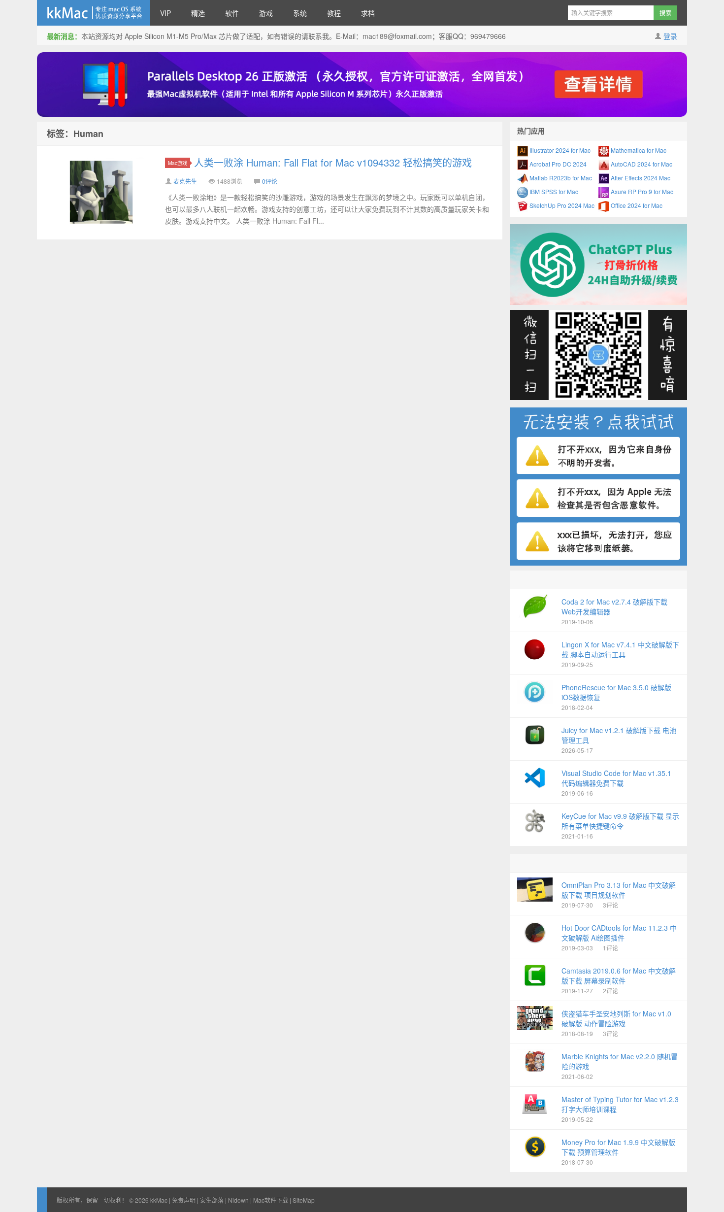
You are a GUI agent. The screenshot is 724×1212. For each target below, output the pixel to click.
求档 (368, 13)
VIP (165, 13)
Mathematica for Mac (637, 150)
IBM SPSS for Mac (553, 191)
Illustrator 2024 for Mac (559, 150)
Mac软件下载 (270, 1200)
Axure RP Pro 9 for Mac (641, 191)
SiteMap (304, 1200)
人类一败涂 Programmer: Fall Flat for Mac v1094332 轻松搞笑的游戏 (333, 162)
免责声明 (184, 1200)
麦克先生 (185, 181)
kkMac (93, 13)
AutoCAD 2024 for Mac (640, 164)
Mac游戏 (177, 163)
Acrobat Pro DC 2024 (557, 164)
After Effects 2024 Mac (639, 177)
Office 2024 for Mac (635, 205)
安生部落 (212, 1200)
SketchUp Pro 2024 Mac (561, 205)
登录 (670, 36)
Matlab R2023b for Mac (560, 177)
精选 (198, 13)
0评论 (269, 181)
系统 (300, 13)
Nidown (238, 1200)
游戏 (266, 13)
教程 (334, 13)
